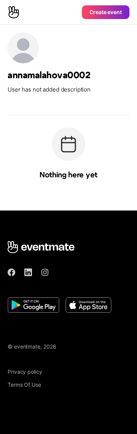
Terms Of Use (24, 384)
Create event (105, 12)
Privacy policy (25, 371)
